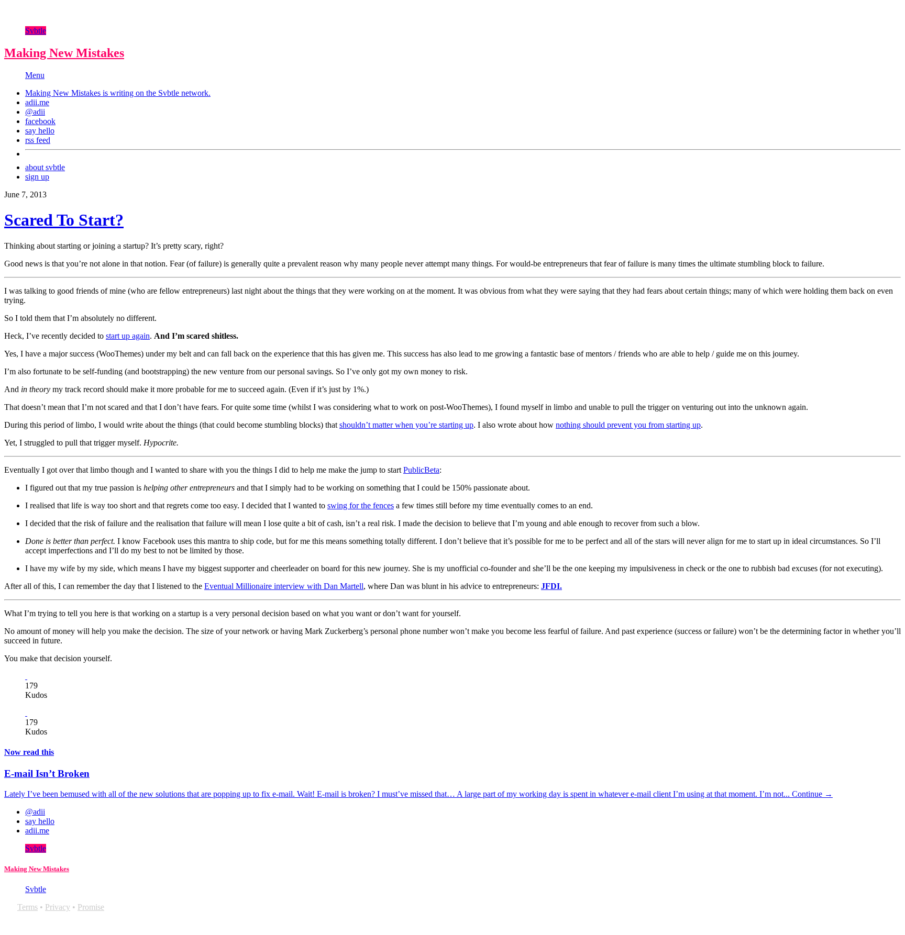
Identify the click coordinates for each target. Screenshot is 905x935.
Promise (91, 907)
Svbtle (35, 30)
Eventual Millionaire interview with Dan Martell (283, 586)
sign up (37, 176)
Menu (35, 75)
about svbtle (45, 167)
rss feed (37, 140)
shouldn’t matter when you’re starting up (406, 424)
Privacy (57, 907)
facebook (40, 121)
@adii (35, 111)
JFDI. (551, 586)
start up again (128, 335)
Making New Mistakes (64, 53)
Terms (27, 907)
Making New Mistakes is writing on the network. (118, 92)
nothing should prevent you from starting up (628, 424)
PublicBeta (421, 469)
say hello (39, 130)
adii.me (37, 102)
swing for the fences (360, 505)
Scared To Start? (64, 219)
